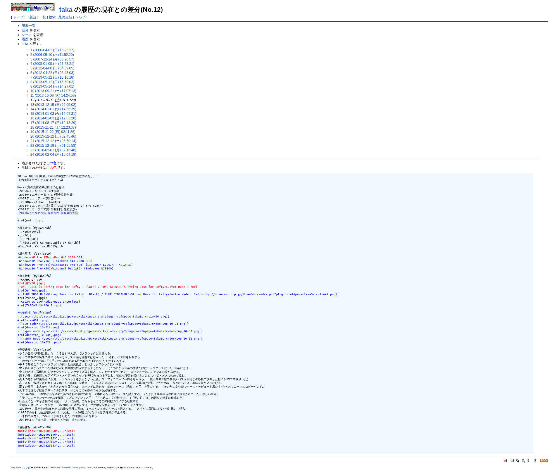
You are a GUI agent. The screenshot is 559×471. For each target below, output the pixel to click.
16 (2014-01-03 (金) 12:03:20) (53, 118)
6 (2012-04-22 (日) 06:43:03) (52, 73)
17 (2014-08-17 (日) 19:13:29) (53, 123)
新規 (32, 17)
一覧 (42, 17)
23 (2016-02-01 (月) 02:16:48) (53, 150)
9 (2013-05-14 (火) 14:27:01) (52, 86)
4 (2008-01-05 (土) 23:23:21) (52, 64)
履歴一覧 (29, 26)
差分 (25, 30)
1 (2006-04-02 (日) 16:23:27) (52, 50)
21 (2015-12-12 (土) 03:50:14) (53, 141)
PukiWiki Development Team (77, 467)
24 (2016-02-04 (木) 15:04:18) (53, 154)
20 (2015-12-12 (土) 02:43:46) (53, 136)
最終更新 (65, 17)
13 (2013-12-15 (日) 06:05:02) (53, 105)
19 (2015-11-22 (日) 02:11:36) (52, 132)
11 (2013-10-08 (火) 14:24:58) (53, 95)
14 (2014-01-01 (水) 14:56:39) (53, 109)
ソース (27, 35)
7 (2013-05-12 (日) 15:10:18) (52, 77)
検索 (52, 17)
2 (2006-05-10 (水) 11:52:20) (52, 55)
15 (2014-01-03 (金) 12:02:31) (53, 114)
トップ (18, 17)
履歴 (25, 39)
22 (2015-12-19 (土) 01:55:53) (53, 145)
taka (65, 9)
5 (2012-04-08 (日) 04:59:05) (52, 68)
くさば (27, 467)
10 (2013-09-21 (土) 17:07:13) (53, 91)
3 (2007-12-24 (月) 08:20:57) (52, 59)
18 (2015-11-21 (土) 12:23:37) (53, 127)
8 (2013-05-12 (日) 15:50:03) (52, 82)
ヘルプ (80, 17)
